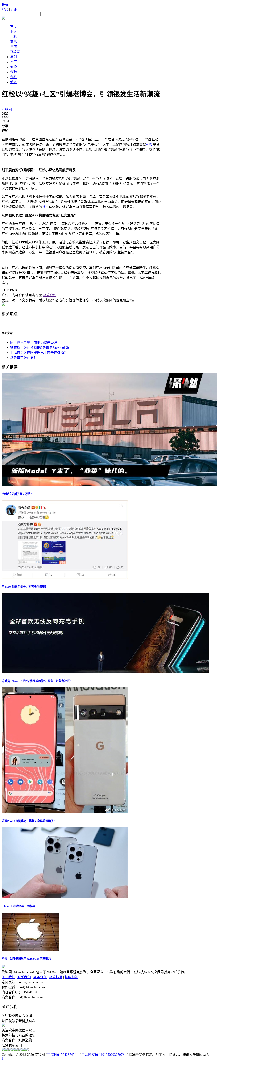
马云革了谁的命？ (23, 357)
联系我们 (24, 977)
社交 (45, 207)
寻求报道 (55, 977)
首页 (13, 26)
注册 (14, 9)
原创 (13, 57)
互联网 (15, 52)
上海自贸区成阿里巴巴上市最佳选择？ (38, 352)
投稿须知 (71, 977)
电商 (13, 47)
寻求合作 (49, 295)
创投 (13, 67)
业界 (13, 31)
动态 (13, 82)
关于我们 (8, 977)
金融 (13, 72)
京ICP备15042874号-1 (63, 1054)
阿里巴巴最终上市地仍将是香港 (33, 342)
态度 (13, 62)
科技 (149, 144)
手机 (13, 36)
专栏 (13, 77)
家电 (13, 41)
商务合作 (40, 977)
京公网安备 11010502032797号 (103, 1054)
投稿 (5, 4)
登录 (5, 9)
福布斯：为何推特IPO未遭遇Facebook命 (39, 347)
